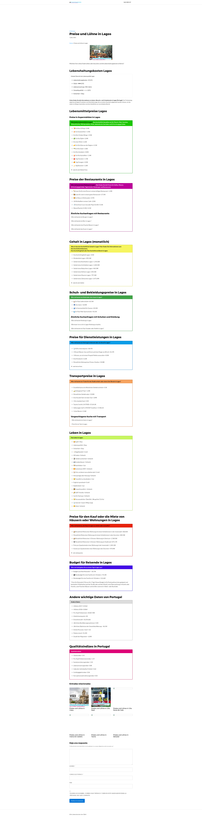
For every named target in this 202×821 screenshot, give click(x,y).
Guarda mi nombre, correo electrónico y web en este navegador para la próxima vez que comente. (98, 794)
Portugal (72, 31)
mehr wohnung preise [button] (78, 553)
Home (71, 43)
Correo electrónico (76, 774)
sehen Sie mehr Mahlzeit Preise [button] (80, 170)
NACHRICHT (127, 2)
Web (70, 782)
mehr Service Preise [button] (77, 366)
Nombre (72, 766)
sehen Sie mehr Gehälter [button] (78, 283)
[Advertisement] (47, 16)
